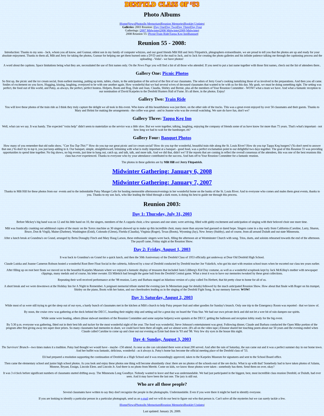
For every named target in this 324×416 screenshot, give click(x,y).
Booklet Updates (194, 23)
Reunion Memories (172, 23)
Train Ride (162, 33)
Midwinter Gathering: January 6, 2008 (162, 171)
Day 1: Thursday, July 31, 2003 (162, 213)
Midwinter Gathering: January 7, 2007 (162, 182)
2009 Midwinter (189, 30)
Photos (139, 23)
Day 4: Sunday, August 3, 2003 (162, 339)
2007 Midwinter (149, 30)
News (131, 23)
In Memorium (152, 23)
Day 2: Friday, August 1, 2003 (162, 249)
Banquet (193, 33)
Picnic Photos (175, 73)
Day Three (183, 27)
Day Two (171, 27)
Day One (159, 27)
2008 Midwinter (169, 30)
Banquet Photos (176, 137)
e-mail (144, 398)
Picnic (152, 33)
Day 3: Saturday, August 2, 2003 (162, 297)
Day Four (196, 27)
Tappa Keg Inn (178, 33)
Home (123, 23)
